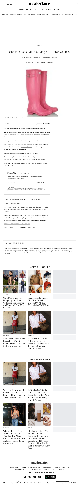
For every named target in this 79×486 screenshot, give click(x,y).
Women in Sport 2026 (16, 14)
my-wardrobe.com (26, 147)
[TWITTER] (16, 243)
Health (36, 9)
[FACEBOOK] (14, 243)
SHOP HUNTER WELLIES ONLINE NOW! (17, 224)
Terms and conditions (61, 467)
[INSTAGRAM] (18, 243)
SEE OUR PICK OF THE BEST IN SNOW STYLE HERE (21, 153)
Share (8, 123)
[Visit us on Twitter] (25, 477)
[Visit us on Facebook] (34, 477)
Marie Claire (31, 62)
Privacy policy (36, 469)
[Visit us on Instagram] (29, 477)
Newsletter (47, 123)
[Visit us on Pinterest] (39, 477)
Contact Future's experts (31, 467)
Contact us (47, 467)
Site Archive (14, 467)
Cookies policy (49, 469)
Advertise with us (21, 469)
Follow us (39, 123)
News (51, 62)
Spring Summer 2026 (42, 14)
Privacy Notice (10, 188)
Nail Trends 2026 (55, 14)
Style (39, 45)
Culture (48, 9)
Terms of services (24, 187)
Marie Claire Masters (29, 14)
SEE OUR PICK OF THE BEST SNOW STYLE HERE (20, 228)
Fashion (21, 9)
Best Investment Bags (67, 14)
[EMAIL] (23, 243)
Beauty (28, 9)
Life (42, 9)
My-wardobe (7, 207)
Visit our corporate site (62, 481)
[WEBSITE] (21, 243)
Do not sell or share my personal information (39, 472)
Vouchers (57, 9)
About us (61, 469)
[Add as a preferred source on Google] (56, 477)
